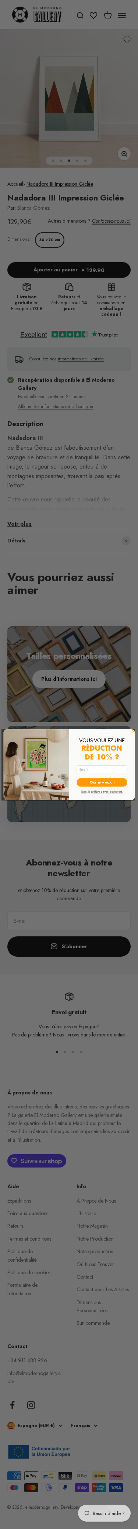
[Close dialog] (133, 731)
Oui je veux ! (101, 782)
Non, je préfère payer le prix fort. (102, 791)
